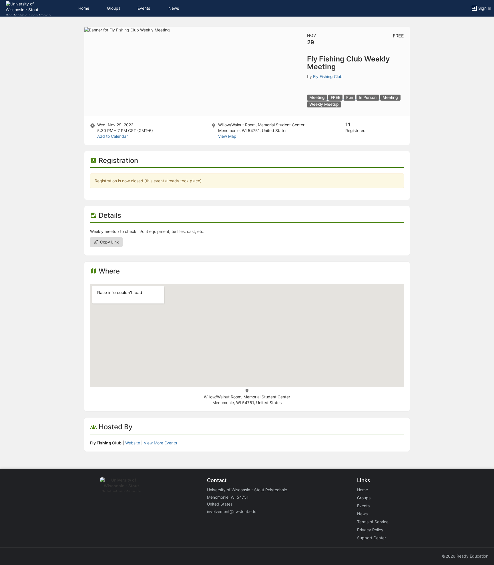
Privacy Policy (370, 529)
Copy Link (109, 241)
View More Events (160, 442)
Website (132, 442)
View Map (227, 136)
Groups (113, 8)
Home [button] (83, 8)
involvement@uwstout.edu (231, 511)
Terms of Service (373, 521)
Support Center (371, 537)
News (173, 8)
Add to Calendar (112, 136)
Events (144, 8)
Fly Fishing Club (327, 76)
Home (362, 489)
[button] (29, 7)
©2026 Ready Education (465, 556)
